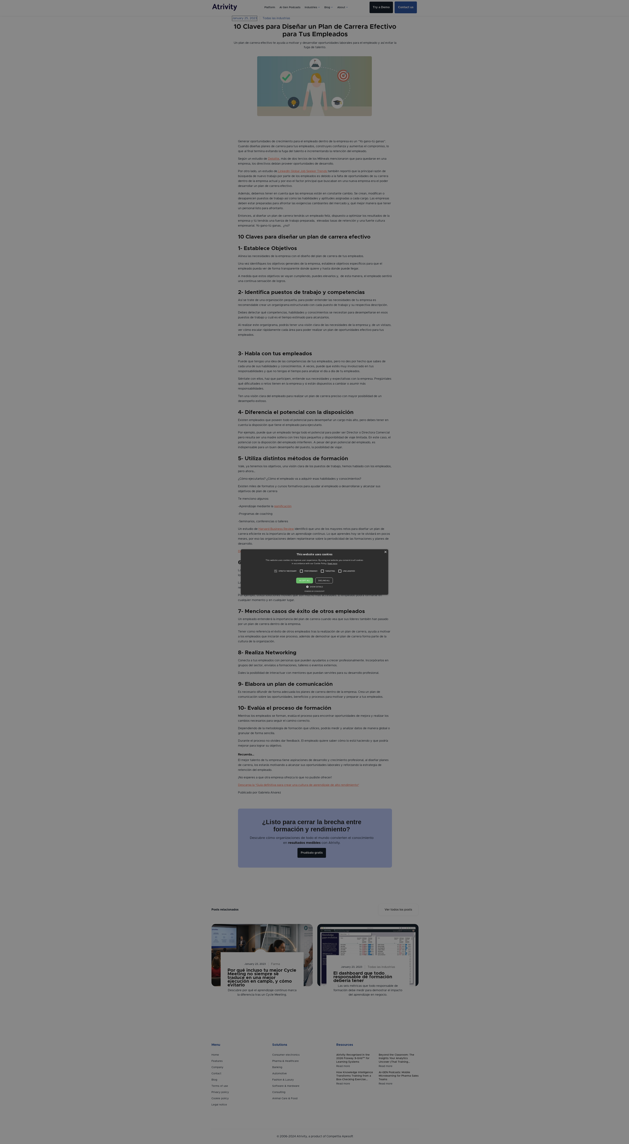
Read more (332, 563)
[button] (275, 571)
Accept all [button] (304, 580)
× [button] (385, 552)
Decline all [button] (324, 580)
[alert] (314, 572)
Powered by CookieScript (314, 591)
